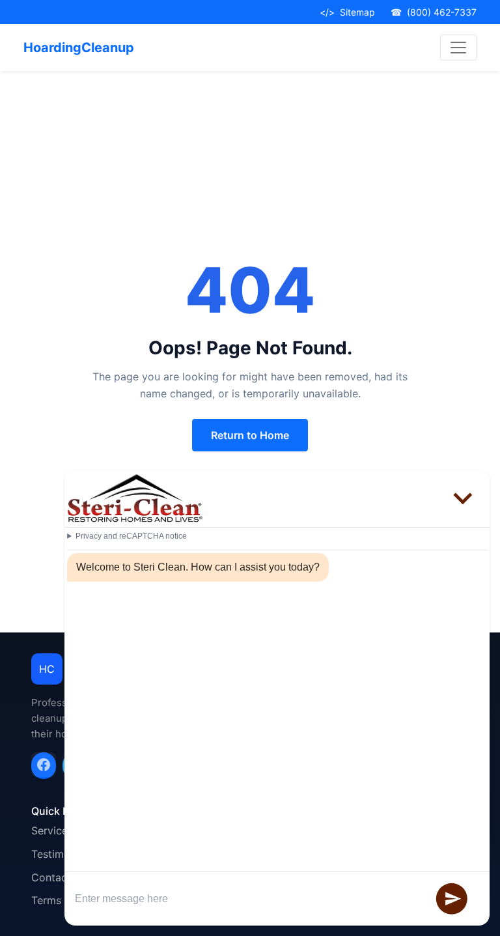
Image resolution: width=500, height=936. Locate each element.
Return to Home (250, 435)
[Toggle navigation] (458, 48)
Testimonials (61, 853)
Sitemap (347, 12)
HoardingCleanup (78, 47)
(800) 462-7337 (434, 12)
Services (52, 830)
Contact (51, 877)
